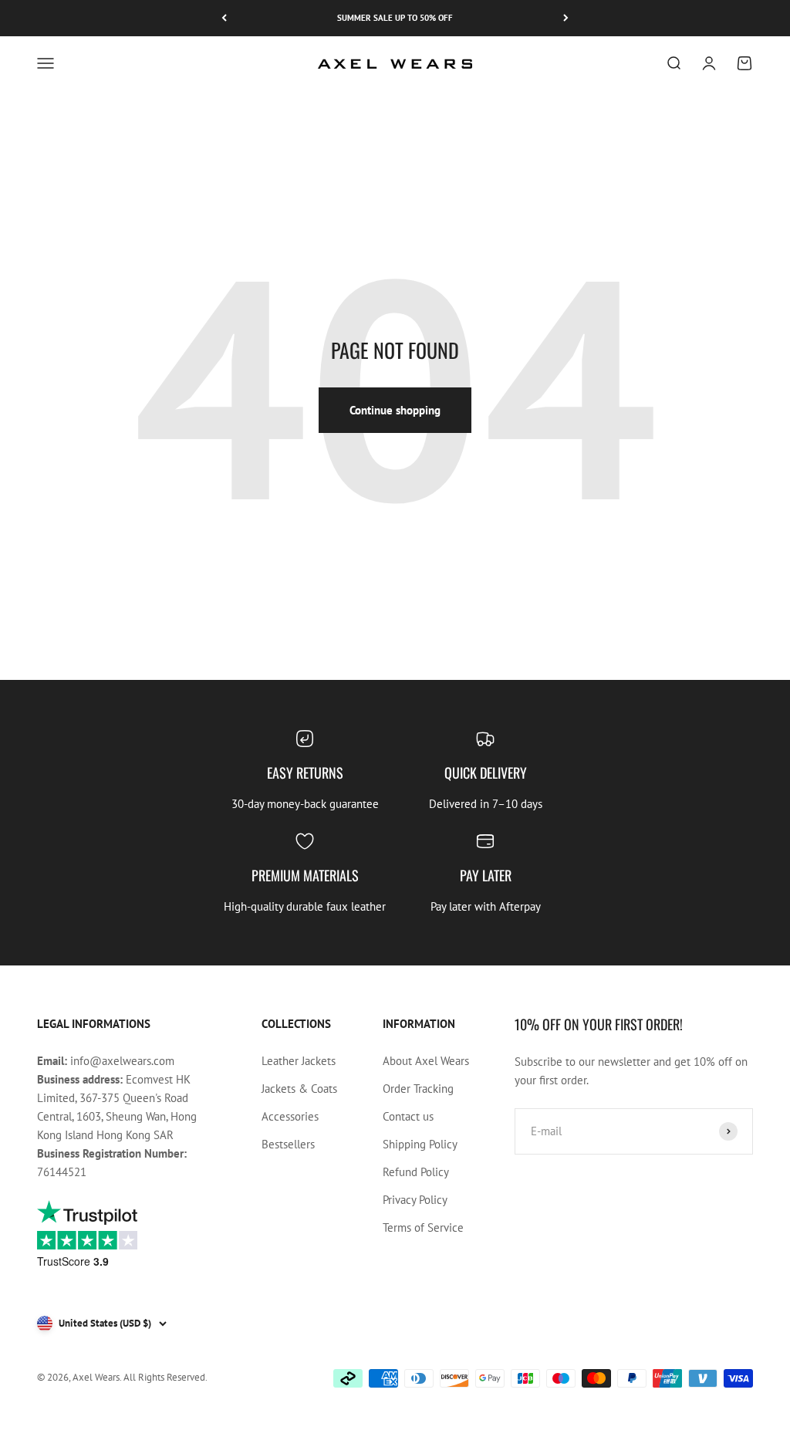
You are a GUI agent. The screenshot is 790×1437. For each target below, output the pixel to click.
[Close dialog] (676, 586)
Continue (295, 883)
